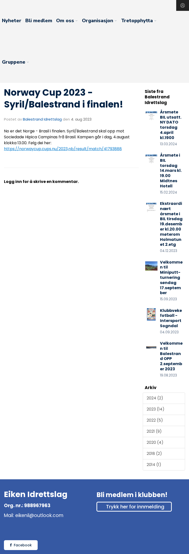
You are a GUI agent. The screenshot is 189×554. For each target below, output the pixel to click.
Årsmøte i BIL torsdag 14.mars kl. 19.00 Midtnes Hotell (171, 170)
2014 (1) (154, 464)
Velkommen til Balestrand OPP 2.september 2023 (171, 356)
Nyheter (11, 20)
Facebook (23, 545)
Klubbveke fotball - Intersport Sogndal (171, 318)
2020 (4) (155, 442)
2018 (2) (154, 453)
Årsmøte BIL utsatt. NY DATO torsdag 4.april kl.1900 (170, 125)
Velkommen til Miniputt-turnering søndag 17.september (171, 277)
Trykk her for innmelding (135, 506)
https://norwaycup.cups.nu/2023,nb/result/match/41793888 (63, 149)
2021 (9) (154, 431)
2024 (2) (155, 398)
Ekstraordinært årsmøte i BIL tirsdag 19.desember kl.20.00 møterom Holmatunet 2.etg (171, 224)
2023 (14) (155, 409)
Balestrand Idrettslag (42, 119)
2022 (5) (155, 420)
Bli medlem (38, 20)
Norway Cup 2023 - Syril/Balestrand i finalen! (63, 98)
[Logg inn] (182, 5)
